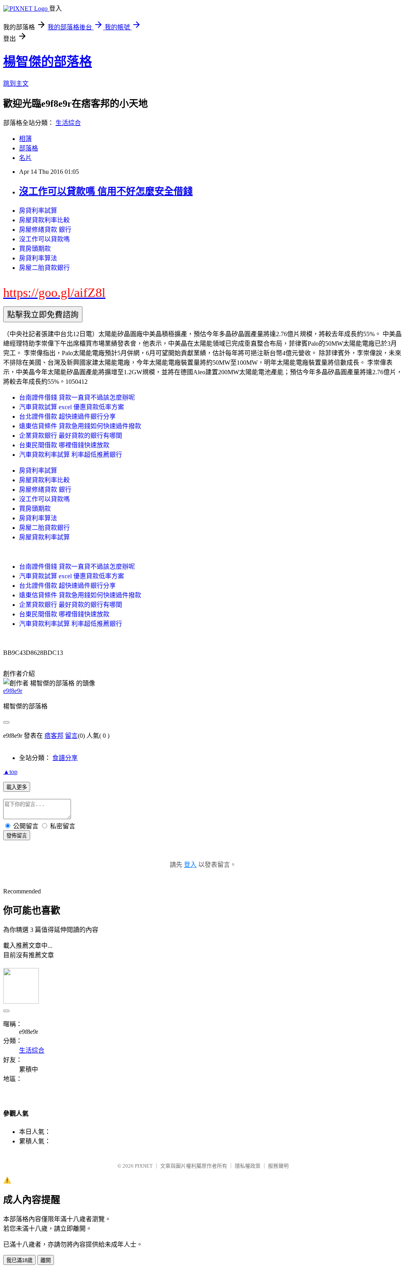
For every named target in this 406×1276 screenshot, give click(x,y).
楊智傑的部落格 (47, 61)
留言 (71, 735)
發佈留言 (16, 836)
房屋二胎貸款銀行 (44, 267)
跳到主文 (16, 83)
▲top (10, 771)
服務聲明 (278, 1166)
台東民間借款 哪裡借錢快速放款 (64, 445)
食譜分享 (65, 757)
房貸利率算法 (38, 258)
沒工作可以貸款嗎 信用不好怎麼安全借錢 (106, 191)
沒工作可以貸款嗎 (44, 239)
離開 (45, 1260)
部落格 (28, 148)
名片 (25, 157)
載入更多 (16, 787)
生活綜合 (68, 122)
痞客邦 (53, 735)
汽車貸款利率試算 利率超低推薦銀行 (70, 454)
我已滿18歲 (19, 1260)
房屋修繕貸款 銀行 (45, 229)
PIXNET (144, 1166)
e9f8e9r (12, 690)
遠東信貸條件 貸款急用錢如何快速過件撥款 (80, 426)
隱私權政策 (247, 1166)
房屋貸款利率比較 (44, 220)
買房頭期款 (35, 248)
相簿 (25, 138)
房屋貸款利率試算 (44, 537)
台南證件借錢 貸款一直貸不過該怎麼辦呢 (77, 397)
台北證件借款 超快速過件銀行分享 (67, 416)
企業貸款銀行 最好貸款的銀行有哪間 (70, 435)
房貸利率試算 (38, 210)
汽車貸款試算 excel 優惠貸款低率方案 (71, 407)
